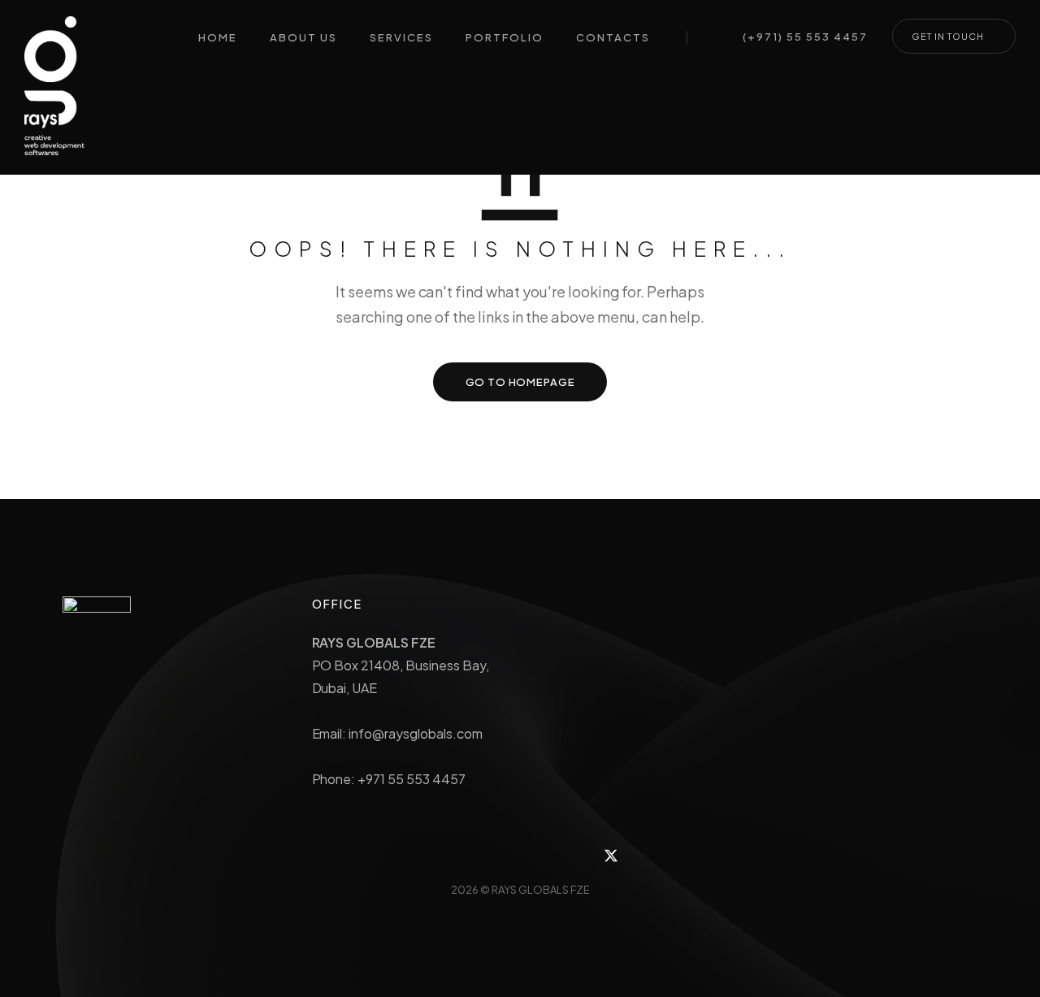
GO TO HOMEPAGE (520, 381)
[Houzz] (429, 855)
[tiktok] (538, 855)
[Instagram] (466, 855)
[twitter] (610, 855)
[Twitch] (502, 855)
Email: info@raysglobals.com (397, 733)
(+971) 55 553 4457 (805, 37)
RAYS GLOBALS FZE (541, 889)
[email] (575, 855)
